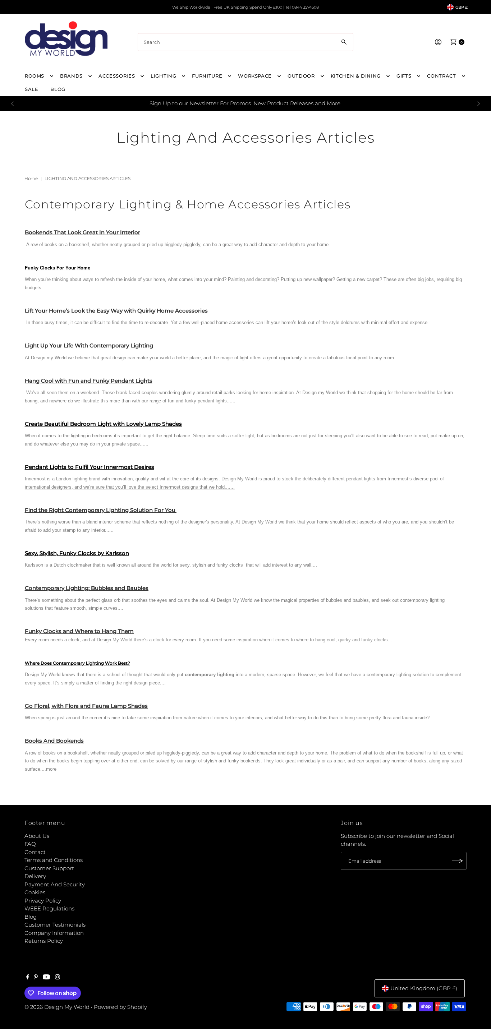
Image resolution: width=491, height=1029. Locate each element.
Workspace (255, 76)
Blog (30, 916)
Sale (31, 89)
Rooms (34, 76)
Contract (441, 76)
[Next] (478, 103)
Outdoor (301, 76)
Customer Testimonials (55, 924)
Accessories (116, 76)
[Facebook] (27, 977)
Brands (71, 76)
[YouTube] (46, 977)
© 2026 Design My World (57, 1006)
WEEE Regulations (49, 908)
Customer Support (49, 868)
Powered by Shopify (120, 1006)
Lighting (163, 76)
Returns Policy (43, 940)
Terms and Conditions (53, 860)
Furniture (207, 76)
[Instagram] (57, 977)
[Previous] (12, 103)
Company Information (54, 932)
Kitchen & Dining (356, 76)
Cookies (34, 892)
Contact (35, 852)
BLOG (57, 89)
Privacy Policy (42, 900)
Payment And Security (54, 884)
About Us (36, 835)
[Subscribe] (458, 861)
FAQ (30, 843)
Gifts (403, 76)
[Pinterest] (36, 977)
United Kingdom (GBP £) (423, 988)
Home (31, 178)
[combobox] (245, 42)
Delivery (35, 876)
